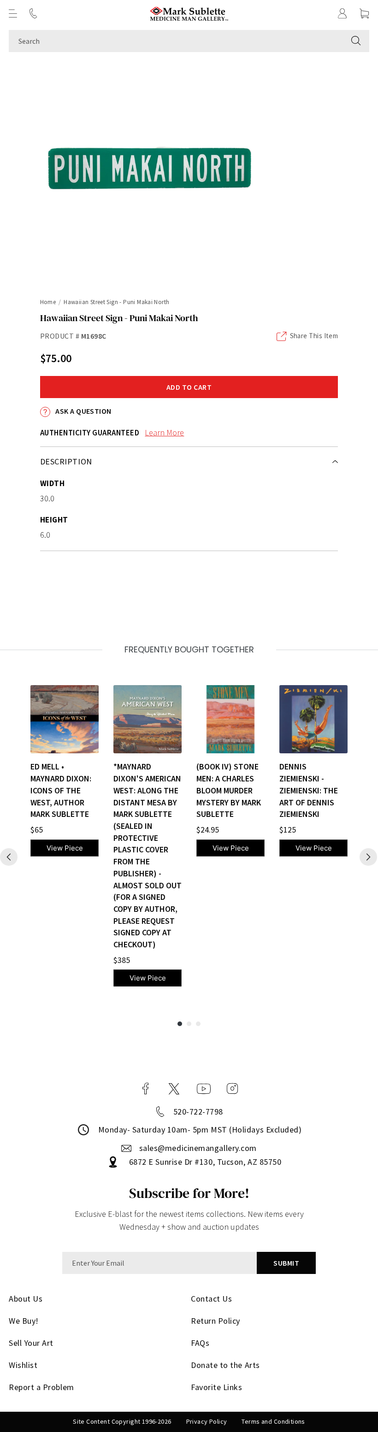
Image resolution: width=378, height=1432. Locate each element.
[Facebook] (145, 1088)
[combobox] (176, 41)
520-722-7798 (198, 1111)
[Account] (342, 13)
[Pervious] (9, 857)
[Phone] (33, 13)
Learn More (164, 432)
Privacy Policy (206, 1421)
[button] (13, 13)
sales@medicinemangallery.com (198, 1148)
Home (48, 302)
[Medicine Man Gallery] (189, 13)
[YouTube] (204, 1089)
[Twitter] (174, 1089)
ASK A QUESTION (83, 411)
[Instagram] (232, 1088)
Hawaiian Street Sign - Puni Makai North (116, 302)
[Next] (368, 857)
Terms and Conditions (273, 1421)
